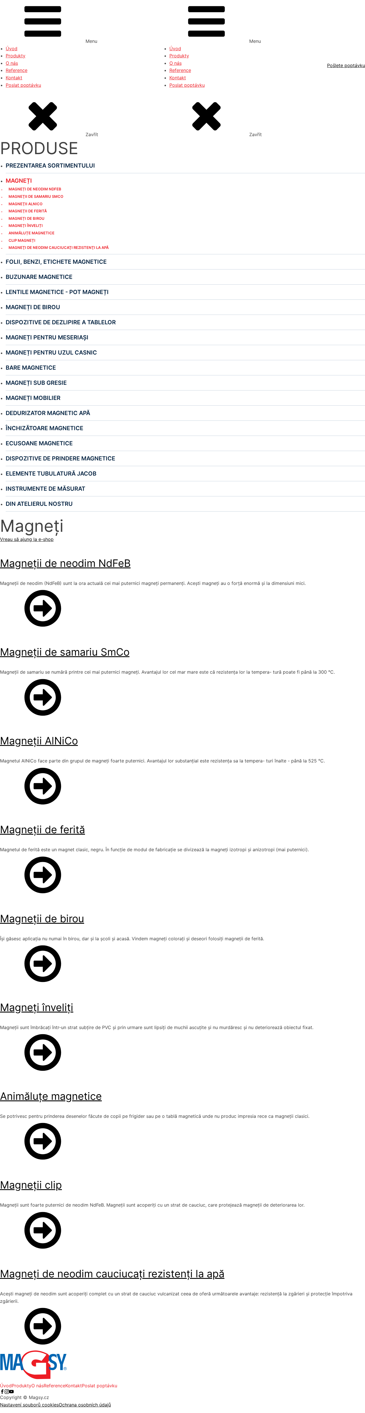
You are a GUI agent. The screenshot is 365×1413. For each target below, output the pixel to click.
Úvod (11, 48)
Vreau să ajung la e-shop (27, 539)
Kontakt (14, 77)
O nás (12, 63)
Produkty (15, 56)
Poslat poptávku (23, 85)
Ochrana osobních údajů (85, 1405)
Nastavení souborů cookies (29, 1405)
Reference (16, 70)
